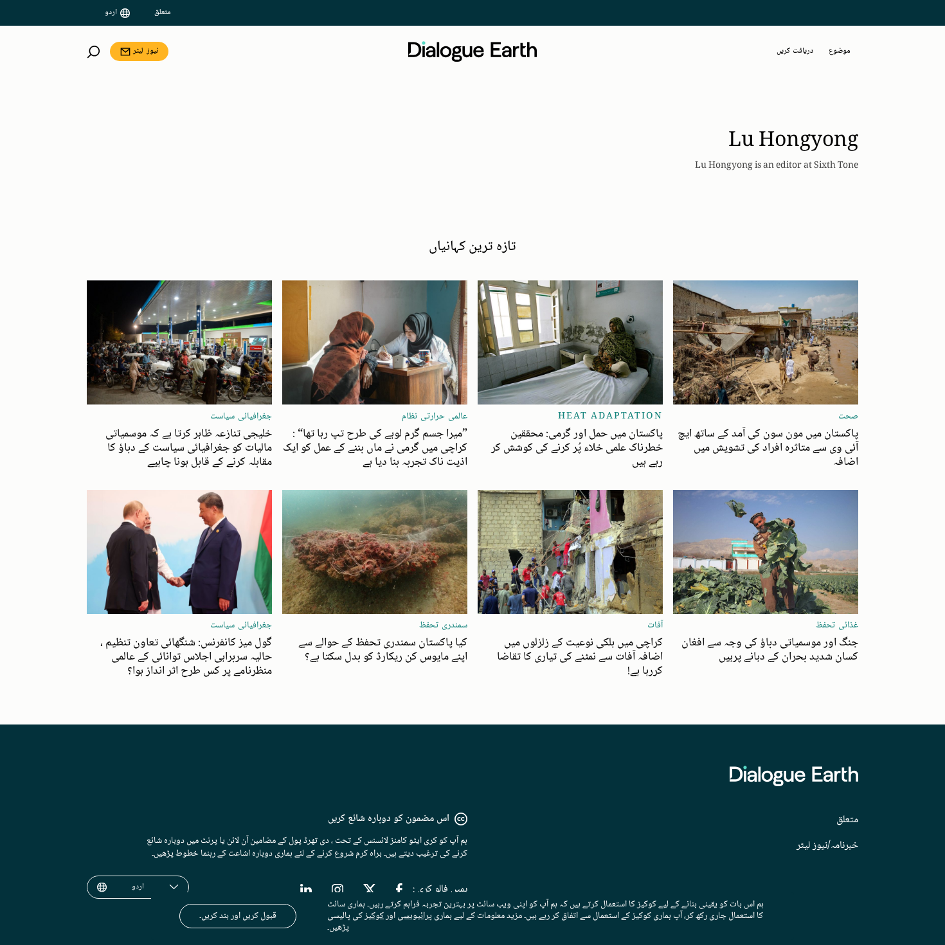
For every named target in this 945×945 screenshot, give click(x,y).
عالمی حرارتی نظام (434, 416)
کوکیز (374, 916)
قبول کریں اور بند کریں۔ (237, 916)
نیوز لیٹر (145, 51)
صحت (848, 416)
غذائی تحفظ (837, 625)
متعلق (162, 12)
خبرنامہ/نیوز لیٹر (827, 845)
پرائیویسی (414, 916)
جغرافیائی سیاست (241, 416)
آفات (655, 625)
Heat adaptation (610, 416)
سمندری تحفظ (443, 625)
